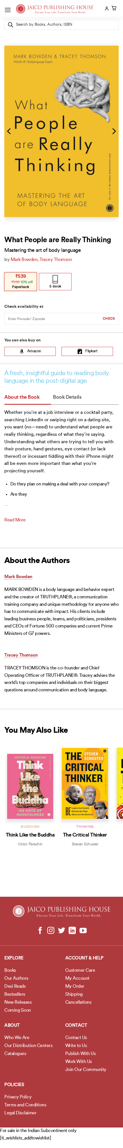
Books (10, 970)
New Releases (17, 1002)
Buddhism (30, 827)
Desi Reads (14, 986)
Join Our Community (85, 1070)
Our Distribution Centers (28, 1046)
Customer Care (80, 970)
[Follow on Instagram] (50, 931)
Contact (76, 1025)
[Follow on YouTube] (82, 931)
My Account (77, 978)
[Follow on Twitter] (61, 931)
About (12, 1025)
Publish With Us (80, 1054)
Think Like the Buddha (30, 835)
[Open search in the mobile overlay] (61, 25)
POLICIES (14, 1085)
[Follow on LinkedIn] (72, 931)
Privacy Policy (17, 1097)
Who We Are (16, 1038)
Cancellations (78, 1002)
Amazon (34, 351)
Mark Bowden (24, 260)
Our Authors (16, 978)
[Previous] (9, 131)
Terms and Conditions (25, 1105)
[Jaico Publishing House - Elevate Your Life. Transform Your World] (54, 8)
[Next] (113, 131)
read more (15, 520)
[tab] (27, 398)
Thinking (85, 827)
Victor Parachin (30, 844)
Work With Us (78, 1062)
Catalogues (15, 1054)
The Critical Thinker (85, 835)
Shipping (74, 994)
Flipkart (91, 351)
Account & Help (84, 958)
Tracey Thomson (55, 260)
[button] (7, 10)
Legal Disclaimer (20, 1113)
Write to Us (76, 1046)
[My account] (106, 8)
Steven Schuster (85, 844)
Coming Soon (17, 1010)
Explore (13, 958)
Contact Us (76, 1038)
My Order (74, 986)
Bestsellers (14, 994)
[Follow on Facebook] (40, 931)
